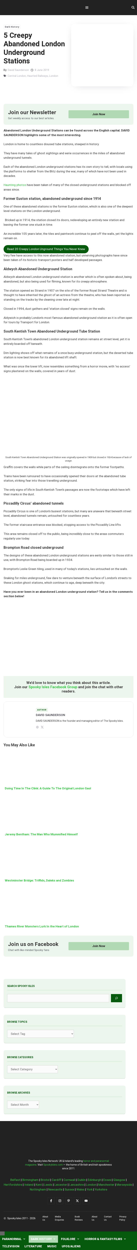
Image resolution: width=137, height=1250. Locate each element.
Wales (80, 1189)
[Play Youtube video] (68, 639)
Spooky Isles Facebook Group (53, 687)
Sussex (69, 1189)
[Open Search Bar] (133, 7)
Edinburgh (94, 1180)
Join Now (98, 114)
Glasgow (119, 1180)
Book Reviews (79, 1218)
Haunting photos (15, 185)
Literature (33, 1246)
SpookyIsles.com (53, 1164)
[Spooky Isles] (23, 7)
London (53, 75)
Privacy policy (122, 1218)
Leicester (60, 1184)
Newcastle (55, 1189)
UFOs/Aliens (71, 1246)
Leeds (48, 1184)
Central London (17, 75)
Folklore (68, 1239)
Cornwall (69, 1180)
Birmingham (30, 1180)
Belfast (15, 1180)
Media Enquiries (59, 1218)
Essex (107, 1180)
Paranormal (12, 1239)
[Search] (116, 998)
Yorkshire (101, 1189)
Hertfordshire (13, 1184)
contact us (108, 1218)
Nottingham (38, 1189)
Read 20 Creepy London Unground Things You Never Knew (46, 249)
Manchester (106, 1184)
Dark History (12, 27)
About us (45, 1218)
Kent (39, 1184)
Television (10, 1246)
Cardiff (56, 1180)
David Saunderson (18, 70)
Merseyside (124, 1184)
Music (52, 1246)
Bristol (45, 1180)
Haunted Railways (37, 75)
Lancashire (76, 1184)
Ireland (29, 1184)
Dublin (81, 1180)
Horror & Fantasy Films (103, 1239)
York (90, 1189)
